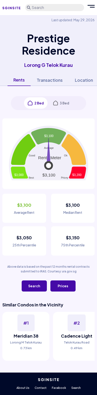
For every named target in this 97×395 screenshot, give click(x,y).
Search (34, 286)
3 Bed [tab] (64, 103)
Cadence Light (76, 336)
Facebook (59, 388)
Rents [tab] (19, 79)
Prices (63, 286)
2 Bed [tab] (39, 103)
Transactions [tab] (50, 80)
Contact (41, 388)
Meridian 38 (26, 336)
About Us (22, 388)
